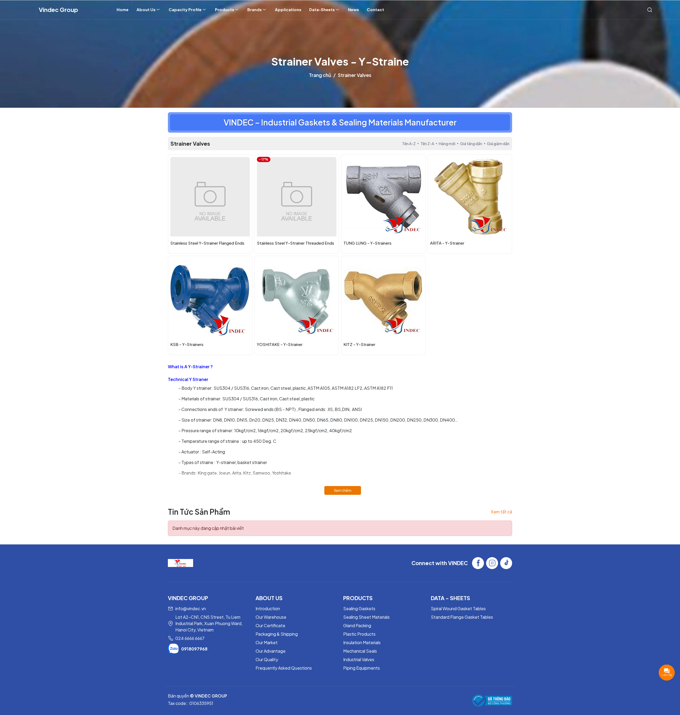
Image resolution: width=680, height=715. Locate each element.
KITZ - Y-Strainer (359, 344)
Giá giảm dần (498, 143)
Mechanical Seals (360, 651)
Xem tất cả (501, 511)
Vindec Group (58, 9)
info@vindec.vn (190, 608)
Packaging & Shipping (277, 634)
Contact (375, 9)
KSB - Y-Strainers (186, 344)
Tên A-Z (409, 143)
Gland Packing (357, 625)
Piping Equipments (361, 668)
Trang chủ (320, 75)
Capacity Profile (185, 9)
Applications (288, 9)
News (353, 9)
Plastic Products (359, 634)
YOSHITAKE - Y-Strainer (280, 344)
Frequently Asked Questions (284, 668)
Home (123, 9)
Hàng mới (447, 143)
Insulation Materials (362, 642)
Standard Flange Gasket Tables (462, 617)
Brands (254, 9)
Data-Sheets (322, 9)
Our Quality (267, 659)
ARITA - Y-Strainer (447, 242)
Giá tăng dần (471, 143)
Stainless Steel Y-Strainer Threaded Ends (295, 242)
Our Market (267, 642)
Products (224, 9)
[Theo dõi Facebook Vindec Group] (478, 563)
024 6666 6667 (190, 638)
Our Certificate (270, 625)
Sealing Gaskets (359, 608)
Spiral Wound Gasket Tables (458, 608)
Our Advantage (271, 651)
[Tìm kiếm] (649, 10)
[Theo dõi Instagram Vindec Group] (492, 563)
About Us (146, 9)
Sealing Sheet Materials (366, 617)
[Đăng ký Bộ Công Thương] (492, 701)
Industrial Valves (358, 659)
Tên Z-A (427, 143)
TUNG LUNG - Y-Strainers (367, 242)
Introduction (268, 608)
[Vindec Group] (180, 562)
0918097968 (194, 649)
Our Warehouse (271, 617)
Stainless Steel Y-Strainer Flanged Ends (207, 242)
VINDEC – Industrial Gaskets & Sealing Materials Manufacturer (340, 122)
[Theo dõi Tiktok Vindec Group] (506, 563)
